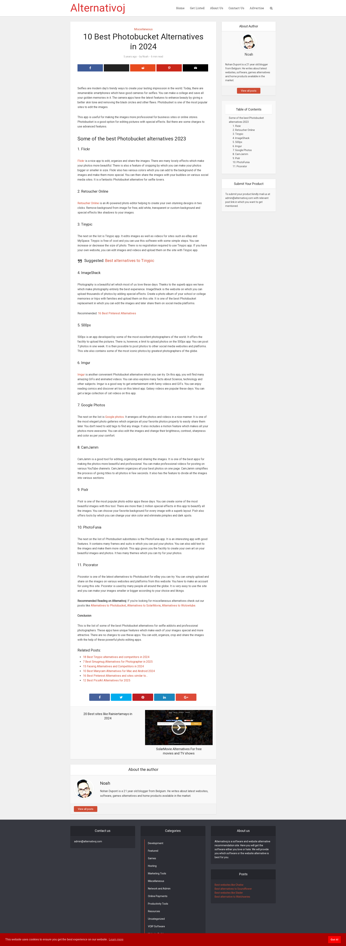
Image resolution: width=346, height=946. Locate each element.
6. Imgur (237, 146)
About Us (216, 8)
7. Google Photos (242, 150)
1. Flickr (237, 126)
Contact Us (236, 8)
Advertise (257, 8)
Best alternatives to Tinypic (129, 260)
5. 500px (237, 142)
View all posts (85, 809)
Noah (145, 56)
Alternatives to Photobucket (108, 605)
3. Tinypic (238, 133)
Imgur (81, 374)
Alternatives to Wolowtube (178, 605)
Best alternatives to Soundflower (233, 888)
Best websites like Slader (229, 892)
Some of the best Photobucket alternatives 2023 (246, 119)
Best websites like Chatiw (229, 884)
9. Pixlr (236, 158)
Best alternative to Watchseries (232, 896)
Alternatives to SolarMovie (144, 605)
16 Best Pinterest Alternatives (117, 313)
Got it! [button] (334, 939)
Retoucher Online (88, 203)
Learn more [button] (116, 939)
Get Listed (197, 8)
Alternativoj (97, 8)
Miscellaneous (143, 29)
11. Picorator (240, 166)
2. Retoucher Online (244, 130)
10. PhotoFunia (241, 162)
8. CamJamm (240, 154)
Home (180, 8)
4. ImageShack (241, 138)
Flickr (80, 161)
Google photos (114, 417)
